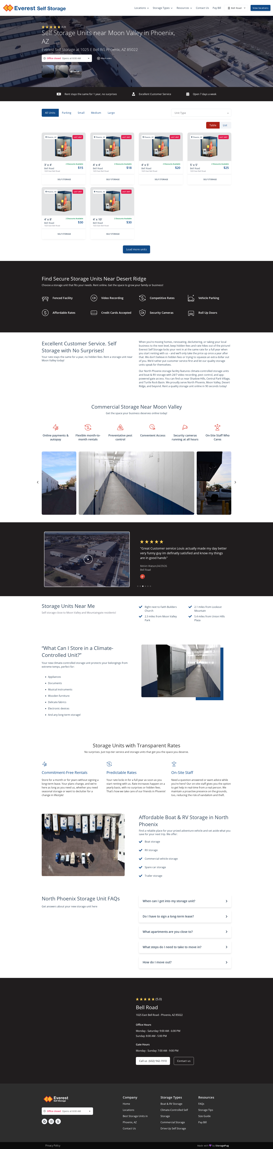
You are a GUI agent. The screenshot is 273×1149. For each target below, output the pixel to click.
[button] (104, 58)
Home (126, 1104)
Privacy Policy (52, 1145)
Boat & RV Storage (171, 1104)
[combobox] (67, 58)
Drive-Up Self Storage (173, 1128)
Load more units (136, 249)
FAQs (201, 1104)
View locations (260, 7)
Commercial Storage (173, 1122)
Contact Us (129, 1128)
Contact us (184, 1061)
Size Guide (204, 1116)
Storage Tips (205, 1110)
